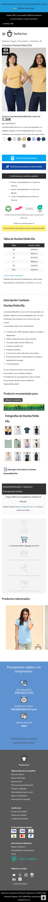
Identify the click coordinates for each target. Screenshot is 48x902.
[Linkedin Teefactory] (14, 879)
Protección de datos (19, 811)
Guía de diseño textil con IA (22, 792)
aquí (15, 8)
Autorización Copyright (20, 799)
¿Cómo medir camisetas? (13, 275)
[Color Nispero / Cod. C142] (24, 139)
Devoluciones (16, 781)
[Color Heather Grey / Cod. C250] (19, 139)
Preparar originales (18, 788)
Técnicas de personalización (22, 785)
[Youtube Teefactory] (14, 875)
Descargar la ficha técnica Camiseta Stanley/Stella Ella (20, 471)
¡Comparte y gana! (20, 884)
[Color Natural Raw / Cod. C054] (14, 139)
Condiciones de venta (19, 818)
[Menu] (4, 33)
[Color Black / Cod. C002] (9, 139)
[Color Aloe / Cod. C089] (24, 146)
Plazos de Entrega (18, 778)
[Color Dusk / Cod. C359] (39, 139)
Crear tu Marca (13, 400)
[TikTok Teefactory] (20, 879)
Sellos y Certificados (19, 796)
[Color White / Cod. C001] (5, 139)
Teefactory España (8, 893)
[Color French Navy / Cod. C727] (29, 139)
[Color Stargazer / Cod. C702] (43, 139)
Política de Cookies (18, 815)
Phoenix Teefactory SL (28, 893)
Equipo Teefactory (18, 847)
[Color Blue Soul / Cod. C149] (34, 139)
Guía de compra (17, 774)
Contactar (8, 24)
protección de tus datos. (23, 742)
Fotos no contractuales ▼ (24, 223)
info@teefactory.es (28, 507)
